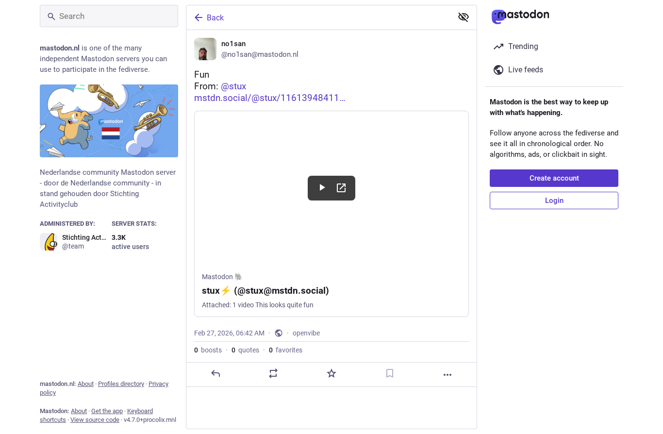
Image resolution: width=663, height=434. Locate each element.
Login (554, 200)
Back (215, 17)
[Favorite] (331, 373)
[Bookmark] (390, 373)
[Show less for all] (463, 17)
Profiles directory (121, 383)
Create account (554, 178)
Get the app (107, 411)
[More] (447, 375)
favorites (285, 350)
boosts (208, 350)
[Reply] (215, 373)
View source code (94, 419)
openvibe (306, 333)
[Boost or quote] (273, 373)
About (86, 383)
